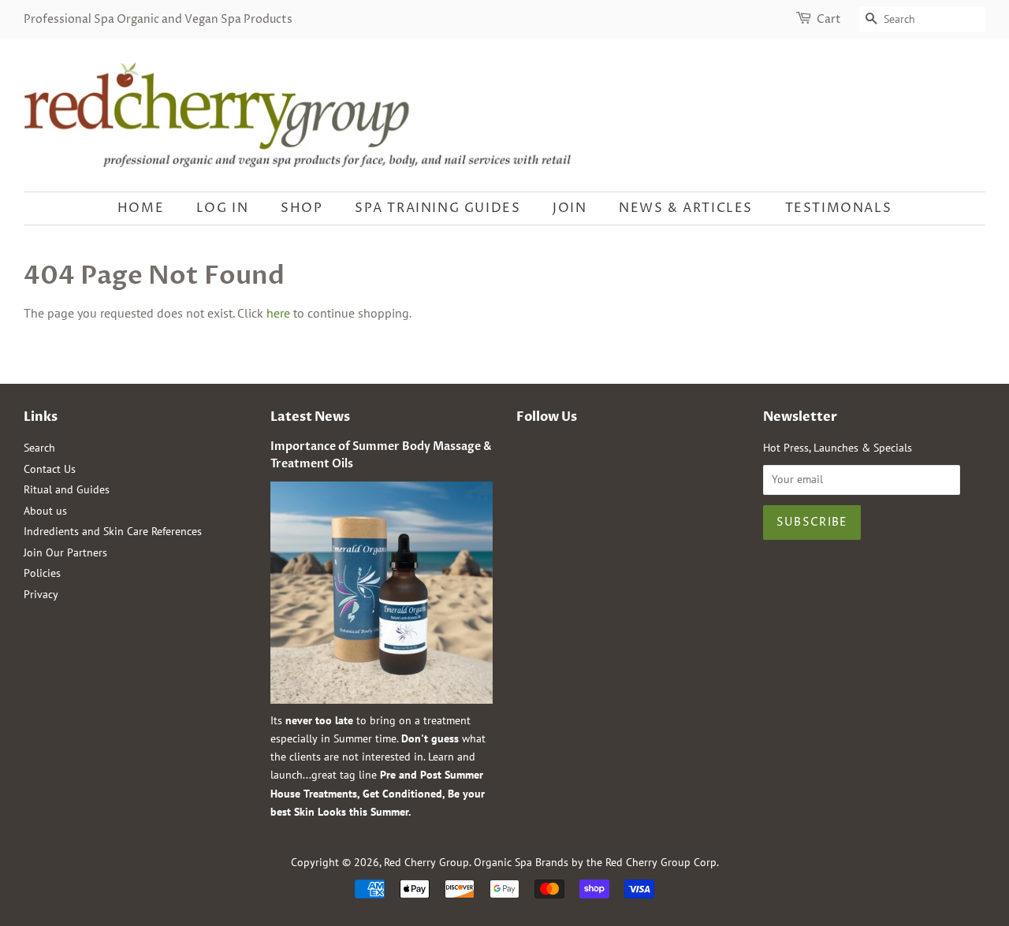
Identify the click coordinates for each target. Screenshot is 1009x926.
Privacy (41, 594)
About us (45, 511)
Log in (222, 208)
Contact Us (50, 469)
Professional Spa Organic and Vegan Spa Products (158, 19)
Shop (301, 208)
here (278, 313)
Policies (42, 573)
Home (140, 208)
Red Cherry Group (426, 862)
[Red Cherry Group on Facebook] (525, 451)
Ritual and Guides (67, 489)
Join (569, 208)
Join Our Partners (65, 552)
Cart (829, 19)
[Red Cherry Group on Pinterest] (551, 451)
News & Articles (686, 208)
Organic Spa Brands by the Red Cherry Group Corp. (596, 862)
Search (39, 448)
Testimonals (838, 208)
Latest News (310, 417)
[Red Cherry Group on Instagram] (576, 451)
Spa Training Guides (437, 208)
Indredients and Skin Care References (113, 531)
